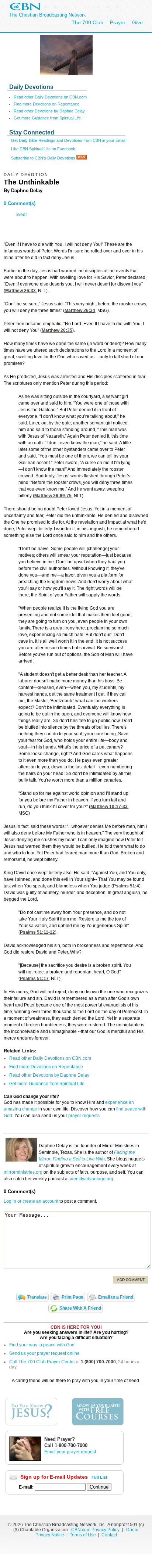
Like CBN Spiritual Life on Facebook (43, 149)
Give (137, 22)
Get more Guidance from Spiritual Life (47, 118)
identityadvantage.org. (92, 1178)
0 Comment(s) (19, 203)
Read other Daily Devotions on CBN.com (50, 97)
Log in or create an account (31, 1201)
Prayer (117, 22)
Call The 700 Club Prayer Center (42, 1361)
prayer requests (84, 1115)
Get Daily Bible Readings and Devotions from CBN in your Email (68, 140)
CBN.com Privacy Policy (95, 1529)
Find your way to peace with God (42, 1344)
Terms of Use (83, 1534)
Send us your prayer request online (44, 1353)
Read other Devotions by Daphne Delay (49, 111)
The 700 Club (87, 22)
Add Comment (131, 1280)
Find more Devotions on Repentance (46, 104)
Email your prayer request (70, 1451)
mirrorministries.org (23, 1172)
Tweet (21, 214)
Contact (109, 1534)
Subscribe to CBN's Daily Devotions (43, 158)
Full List (99, 1477)
